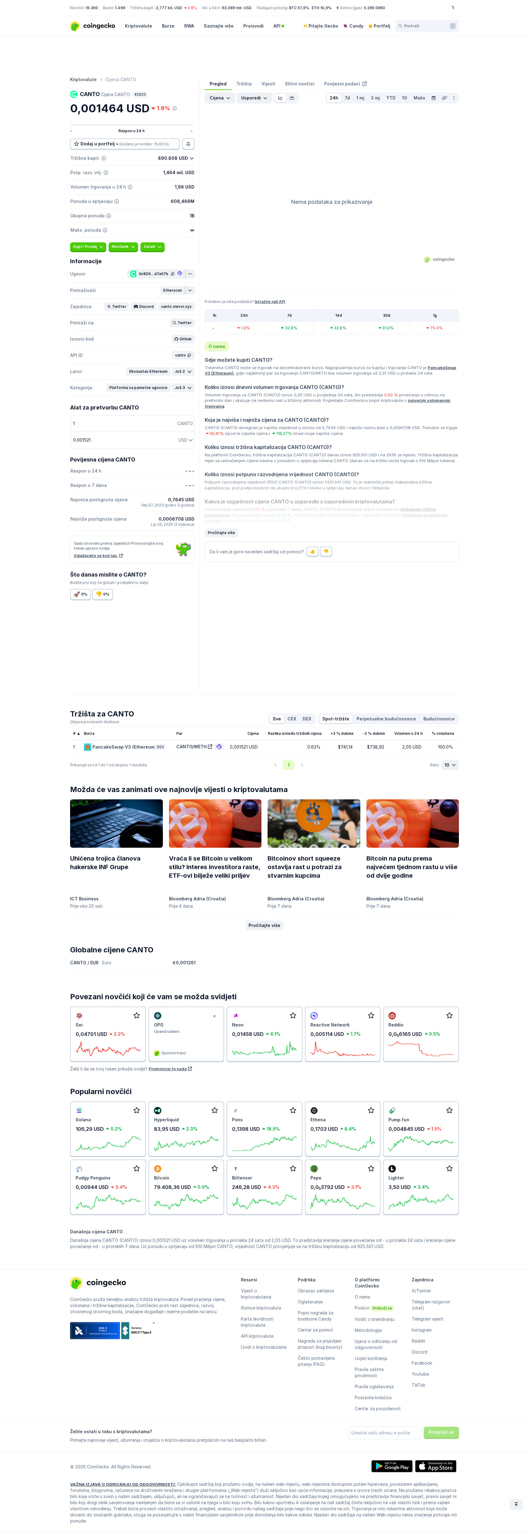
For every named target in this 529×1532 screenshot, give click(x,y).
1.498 (120, 8)
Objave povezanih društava (94, 721)
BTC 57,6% (299, 8)
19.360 (91, 8)
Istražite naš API (270, 301)
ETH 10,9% (322, 8)
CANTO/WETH (191, 746)
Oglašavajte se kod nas (96, 555)
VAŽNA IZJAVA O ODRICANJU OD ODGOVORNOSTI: (123, 1484)
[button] (173, 290)
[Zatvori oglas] (214, 1016)
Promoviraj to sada (168, 1068)
